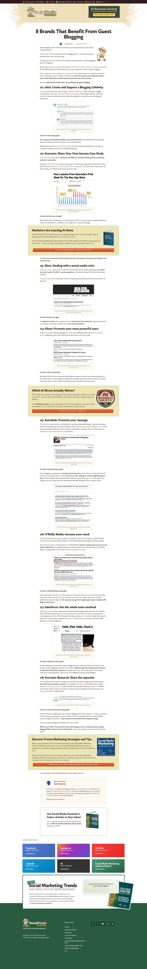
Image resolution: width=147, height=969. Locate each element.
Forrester (79, 684)
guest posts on (93, 686)
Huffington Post (76, 550)
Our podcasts (68, 932)
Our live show (68, 938)
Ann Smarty (60, 783)
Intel (41, 91)
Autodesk (46, 424)
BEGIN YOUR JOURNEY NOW (104, 14)
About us (67, 927)
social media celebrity (64, 146)
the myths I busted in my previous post (90, 67)
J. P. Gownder (50, 686)
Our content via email (71, 929)
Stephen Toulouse (46, 270)
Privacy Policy (45, 937)
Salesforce (43, 611)
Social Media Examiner (42, 12)
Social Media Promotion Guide (61, 791)
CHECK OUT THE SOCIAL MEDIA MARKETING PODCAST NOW (73, 764)
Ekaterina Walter (74, 91)
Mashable (54, 94)
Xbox (60, 270)
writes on (59, 686)
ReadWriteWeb (64, 550)
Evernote (43, 158)
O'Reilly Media (45, 541)
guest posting (53, 67)
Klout (70, 333)
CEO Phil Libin (53, 164)
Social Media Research (59, 773)
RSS (66, 951)
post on (46, 621)
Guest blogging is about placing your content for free (58, 73)
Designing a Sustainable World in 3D (52, 431)
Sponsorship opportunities (72, 948)
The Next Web (63, 94)
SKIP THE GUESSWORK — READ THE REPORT (73, 250)
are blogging (96, 714)
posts (63, 614)
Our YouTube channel (70, 935)
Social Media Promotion (84, 789)
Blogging (47, 773)
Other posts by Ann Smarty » (55, 799)
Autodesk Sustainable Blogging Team (88, 427)
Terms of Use (37, 937)
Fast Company (74, 94)
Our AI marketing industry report (74, 945)
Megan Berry (44, 333)
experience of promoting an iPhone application (66, 166)
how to (83, 616)
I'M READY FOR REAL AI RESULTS (72, 411)
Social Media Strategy (76, 773)
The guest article (46, 279)
